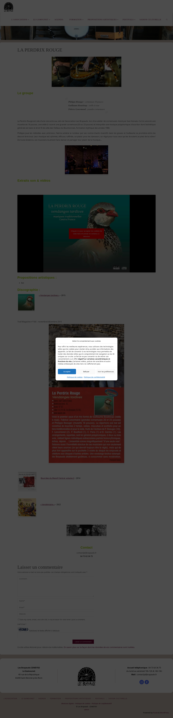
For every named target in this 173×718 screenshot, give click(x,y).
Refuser (86, 371)
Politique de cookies (75, 377)
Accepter (66, 371)
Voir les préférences (106, 371)
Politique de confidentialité (94, 377)
